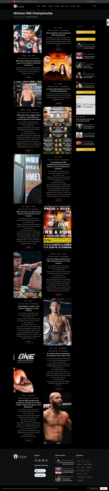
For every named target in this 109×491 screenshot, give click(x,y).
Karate (82, 467)
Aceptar (104, 488)
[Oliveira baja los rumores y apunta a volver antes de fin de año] (79, 65)
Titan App (44, 6)
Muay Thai (73, 6)
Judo (78, 467)
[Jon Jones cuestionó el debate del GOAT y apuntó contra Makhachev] (79, 75)
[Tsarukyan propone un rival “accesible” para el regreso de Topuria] (79, 85)
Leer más (58, 49)
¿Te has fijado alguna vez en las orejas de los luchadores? (89, 145)
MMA (62, 6)
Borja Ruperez (65, 30)
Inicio (38, 6)
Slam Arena (89, 477)
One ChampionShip (81, 477)
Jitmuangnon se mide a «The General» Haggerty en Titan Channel (28, 308)
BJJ (83, 461)
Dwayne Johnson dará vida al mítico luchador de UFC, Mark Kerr (89, 136)
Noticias (57, 6)
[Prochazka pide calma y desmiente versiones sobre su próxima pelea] (79, 55)
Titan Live (51, 6)
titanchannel (65, 351)
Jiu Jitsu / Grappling (87, 464)
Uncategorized (80, 480)
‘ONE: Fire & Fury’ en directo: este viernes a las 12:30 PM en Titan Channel (28, 214)
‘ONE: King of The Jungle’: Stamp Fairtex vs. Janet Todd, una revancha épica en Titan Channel (28, 117)
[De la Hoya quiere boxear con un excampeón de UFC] (85, 105)
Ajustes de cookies (93, 488)
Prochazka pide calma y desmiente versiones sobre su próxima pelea (36, 1)
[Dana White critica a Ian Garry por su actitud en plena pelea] (79, 46)
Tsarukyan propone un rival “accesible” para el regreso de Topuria (89, 87)
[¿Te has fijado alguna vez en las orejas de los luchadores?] (79, 143)
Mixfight (83, 470)
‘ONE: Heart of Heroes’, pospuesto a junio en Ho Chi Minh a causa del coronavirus (29, 63)
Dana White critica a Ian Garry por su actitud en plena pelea (89, 48)
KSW (78, 470)
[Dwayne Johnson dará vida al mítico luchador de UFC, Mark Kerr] (79, 135)
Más (78, 6)
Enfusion (79, 464)
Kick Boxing (88, 467)
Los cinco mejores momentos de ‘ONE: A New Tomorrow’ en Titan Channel (58, 261)
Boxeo (67, 6)
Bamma (78, 461)
